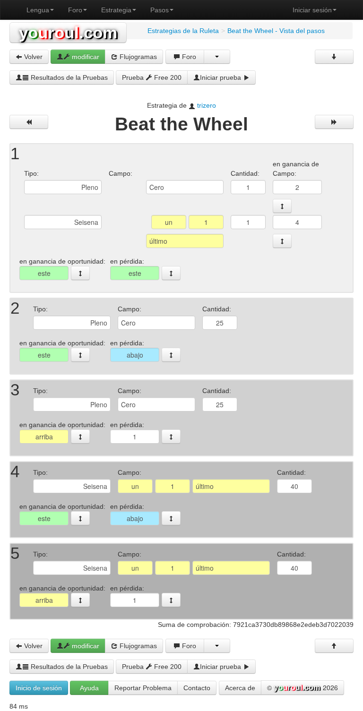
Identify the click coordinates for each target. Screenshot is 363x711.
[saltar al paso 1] (80, 273)
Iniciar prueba (221, 77)
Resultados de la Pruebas (68, 77)
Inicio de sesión (39, 688)
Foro (75, 10)
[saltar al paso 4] (282, 241)
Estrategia (116, 10)
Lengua (37, 10)
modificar (84, 56)
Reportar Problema (143, 688)
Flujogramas (137, 56)
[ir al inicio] (334, 646)
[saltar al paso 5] (171, 518)
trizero (206, 105)
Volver (32, 56)
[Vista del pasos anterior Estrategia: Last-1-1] (28, 122)
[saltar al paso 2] (282, 206)
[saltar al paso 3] (171, 355)
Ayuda (89, 688)
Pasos (159, 10)
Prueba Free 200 (152, 77)
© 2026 (302, 687)
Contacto (196, 688)
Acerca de (240, 688)
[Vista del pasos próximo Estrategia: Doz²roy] (334, 122)
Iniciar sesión (312, 10)
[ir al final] (334, 57)
